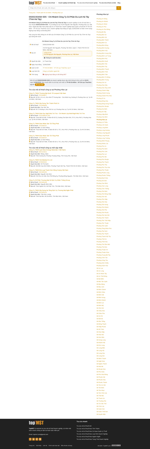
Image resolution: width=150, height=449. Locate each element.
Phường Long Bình (102, 127)
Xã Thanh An (101, 398)
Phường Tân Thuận (103, 223)
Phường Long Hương (103, 130)
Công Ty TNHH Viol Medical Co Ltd (40, 160)
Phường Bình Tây (102, 66)
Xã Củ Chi (100, 316)
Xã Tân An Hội (101, 385)
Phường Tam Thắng (103, 188)
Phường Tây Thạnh (102, 234)
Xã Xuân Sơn (101, 409)
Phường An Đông (102, 19)
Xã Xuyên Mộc (101, 414)
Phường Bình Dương (103, 48)
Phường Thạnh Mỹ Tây (104, 236)
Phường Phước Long (103, 172)
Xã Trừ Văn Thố (101, 403)
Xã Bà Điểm (100, 279)
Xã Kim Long (101, 345)
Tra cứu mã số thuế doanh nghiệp (87, 3)
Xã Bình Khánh (101, 300)
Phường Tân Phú (102, 210)
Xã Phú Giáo (100, 372)
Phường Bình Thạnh (103, 69)
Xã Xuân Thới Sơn (102, 411)
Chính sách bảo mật (54, 445)
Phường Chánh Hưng (103, 93)
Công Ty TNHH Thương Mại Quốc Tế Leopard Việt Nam (47, 93)
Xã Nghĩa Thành (102, 364)
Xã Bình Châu (101, 292)
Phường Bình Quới (102, 61)
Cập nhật (40, 84)
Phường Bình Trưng (103, 80)
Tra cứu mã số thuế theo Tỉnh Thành (88, 428)
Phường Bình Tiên (102, 74)
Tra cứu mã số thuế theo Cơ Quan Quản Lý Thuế (92, 431)
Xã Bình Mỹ (100, 305)
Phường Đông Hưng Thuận (105, 103)
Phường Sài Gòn (102, 180)
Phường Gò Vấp (101, 111)
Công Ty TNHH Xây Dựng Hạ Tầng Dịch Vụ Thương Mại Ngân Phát (51, 190)
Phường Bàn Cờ (101, 34)
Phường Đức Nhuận (103, 106)
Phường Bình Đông (102, 45)
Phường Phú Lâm (102, 151)
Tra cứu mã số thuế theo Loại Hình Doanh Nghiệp (92, 434)
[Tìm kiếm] (118, 8)
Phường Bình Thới (102, 72)
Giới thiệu (38, 445)
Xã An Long (100, 271)
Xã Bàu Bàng (101, 284)
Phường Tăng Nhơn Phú (104, 228)
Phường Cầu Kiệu (102, 85)
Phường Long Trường (103, 138)
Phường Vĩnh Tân (102, 257)
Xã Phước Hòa (101, 380)
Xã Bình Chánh (101, 289)
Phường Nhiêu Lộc (102, 143)
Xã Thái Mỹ (100, 395)
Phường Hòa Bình (102, 117)
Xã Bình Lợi (100, 303)
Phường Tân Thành (103, 218)
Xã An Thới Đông (102, 276)
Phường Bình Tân (102, 64)
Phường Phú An (101, 146)
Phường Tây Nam (102, 231)
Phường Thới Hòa (102, 241)
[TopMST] (35, 3)
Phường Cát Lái (101, 82)
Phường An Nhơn (102, 24)
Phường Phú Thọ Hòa (103, 167)
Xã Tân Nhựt (100, 390)
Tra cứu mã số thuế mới (84, 426)
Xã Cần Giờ (100, 308)
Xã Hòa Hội (100, 334)
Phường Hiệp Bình (102, 114)
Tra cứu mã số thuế (49, 3)
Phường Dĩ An (101, 98)
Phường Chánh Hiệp (103, 90)
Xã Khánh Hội (101, 342)
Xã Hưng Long (101, 340)
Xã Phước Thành (102, 382)
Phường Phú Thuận (103, 170)
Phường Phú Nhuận (103, 159)
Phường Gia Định (102, 109)
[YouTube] (33, 439)
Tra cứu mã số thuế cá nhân (107, 3)
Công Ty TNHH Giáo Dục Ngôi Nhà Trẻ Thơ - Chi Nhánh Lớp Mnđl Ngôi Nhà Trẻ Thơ (57, 113)
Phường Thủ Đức (102, 247)
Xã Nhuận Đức (101, 369)
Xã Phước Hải (101, 377)
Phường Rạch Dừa (102, 178)
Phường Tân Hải (102, 196)
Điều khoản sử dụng (66, 445)
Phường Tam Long (102, 186)
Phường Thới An (102, 239)
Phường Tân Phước (103, 212)
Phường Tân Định (102, 191)
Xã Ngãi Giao (101, 361)
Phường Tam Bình (102, 183)
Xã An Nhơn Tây (102, 273)
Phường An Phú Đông (103, 29)
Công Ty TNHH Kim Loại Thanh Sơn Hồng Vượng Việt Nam (48, 170)
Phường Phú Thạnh (103, 162)
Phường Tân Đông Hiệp (104, 194)
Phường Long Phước (103, 135)
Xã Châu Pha (101, 313)
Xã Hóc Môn (100, 337)
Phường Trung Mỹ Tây (103, 255)
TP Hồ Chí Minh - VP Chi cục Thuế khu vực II (57, 68)
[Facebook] (30, 439)
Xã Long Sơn (101, 356)
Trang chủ (32, 12)
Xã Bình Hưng (101, 297)
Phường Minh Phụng (103, 141)
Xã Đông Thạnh (101, 324)
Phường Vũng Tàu (102, 260)
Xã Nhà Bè (100, 366)
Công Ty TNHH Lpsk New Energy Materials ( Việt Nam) (47, 150)
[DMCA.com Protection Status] (116, 446)
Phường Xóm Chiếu (103, 263)
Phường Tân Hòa (102, 202)
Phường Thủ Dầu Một (103, 244)
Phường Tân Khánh (103, 207)
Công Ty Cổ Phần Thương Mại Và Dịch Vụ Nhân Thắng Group (49, 180)
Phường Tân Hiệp (102, 199)
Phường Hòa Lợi (57, 12)
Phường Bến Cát (102, 37)
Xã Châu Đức (101, 311)
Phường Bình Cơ (102, 42)
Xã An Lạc (100, 268)
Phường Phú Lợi (101, 154)
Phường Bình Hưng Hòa (104, 53)
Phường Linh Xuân (102, 125)
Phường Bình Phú (102, 58)
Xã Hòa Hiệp (100, 332)
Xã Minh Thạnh (101, 358)
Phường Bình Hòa (102, 50)
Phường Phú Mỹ (101, 157)
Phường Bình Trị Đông (103, 77)
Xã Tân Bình (100, 387)
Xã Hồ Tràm (100, 329)
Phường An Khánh (102, 21)
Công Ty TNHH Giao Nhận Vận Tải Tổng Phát (44, 123)
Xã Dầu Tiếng (101, 321)
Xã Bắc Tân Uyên (102, 281)
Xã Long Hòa (101, 353)
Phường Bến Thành (103, 40)
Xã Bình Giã (100, 295)
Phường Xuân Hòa (102, 265)
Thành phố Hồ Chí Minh (43, 12)
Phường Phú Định (102, 149)
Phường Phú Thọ (102, 165)
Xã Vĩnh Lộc (100, 406)
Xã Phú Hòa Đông (102, 374)
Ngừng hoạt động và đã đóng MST (55, 74)
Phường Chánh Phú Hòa (104, 95)
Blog (119, 3)
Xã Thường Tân (101, 401)
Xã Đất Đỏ (100, 318)
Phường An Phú (101, 26)
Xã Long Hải (100, 350)
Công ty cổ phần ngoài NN (51, 71)
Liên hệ (45, 445)
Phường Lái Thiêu (102, 122)
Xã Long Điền (101, 348)
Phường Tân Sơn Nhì (103, 215)
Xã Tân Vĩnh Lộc (102, 393)
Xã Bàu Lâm (100, 287)
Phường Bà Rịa (101, 32)
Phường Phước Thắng (103, 175)
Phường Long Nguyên (103, 133)
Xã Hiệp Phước (101, 326)
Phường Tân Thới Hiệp (104, 220)
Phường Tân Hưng (102, 204)
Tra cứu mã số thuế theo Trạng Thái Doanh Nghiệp (92, 439)
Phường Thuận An (102, 249)
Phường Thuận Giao (103, 252)
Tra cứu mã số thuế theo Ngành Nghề (88, 436)
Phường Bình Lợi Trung (104, 56)
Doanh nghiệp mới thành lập (67, 3)
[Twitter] (36, 439)
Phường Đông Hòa (102, 101)
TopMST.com (106, 446)
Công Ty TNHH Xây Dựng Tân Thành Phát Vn (44, 103)
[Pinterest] (40, 439)
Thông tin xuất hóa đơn (52, 58)
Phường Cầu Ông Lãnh (104, 88)
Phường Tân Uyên (102, 226)
